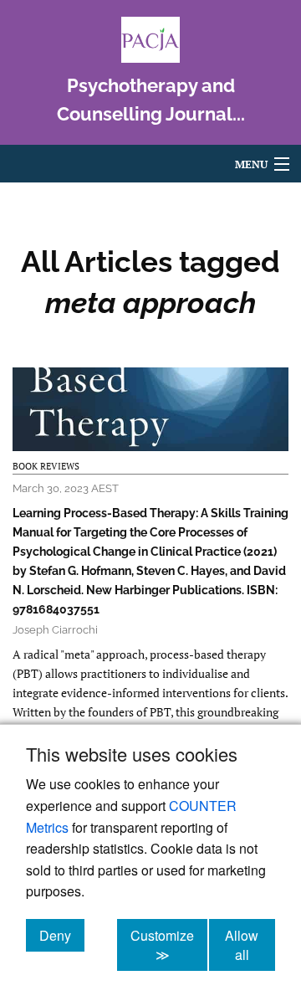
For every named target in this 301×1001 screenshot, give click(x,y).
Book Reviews (46, 466)
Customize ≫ (168, 945)
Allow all (250, 945)
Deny (61, 935)
